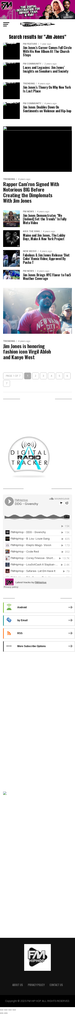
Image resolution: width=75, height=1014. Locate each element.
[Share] (6, 1009)
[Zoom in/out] (14, 1009)
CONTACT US (56, 985)
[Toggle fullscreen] (10, 1009)
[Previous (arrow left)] (1, 1013)
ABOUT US (17, 985)
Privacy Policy (36, 985)
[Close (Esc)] (1, 1009)
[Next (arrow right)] (6, 1013)
